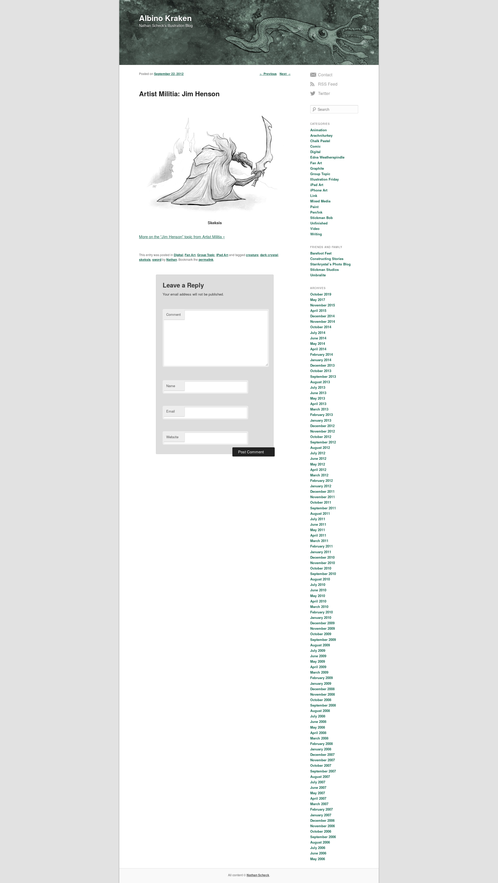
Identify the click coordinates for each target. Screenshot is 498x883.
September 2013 (323, 376)
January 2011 (320, 551)
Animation (318, 129)
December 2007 (322, 754)
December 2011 (322, 491)
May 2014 (317, 343)
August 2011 (320, 513)
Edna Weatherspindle (327, 157)
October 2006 (320, 831)
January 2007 (320, 814)
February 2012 (321, 480)
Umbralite (318, 274)
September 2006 (323, 836)
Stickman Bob (321, 217)
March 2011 (319, 540)
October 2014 (320, 326)
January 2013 (320, 420)
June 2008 (318, 721)
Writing (316, 233)
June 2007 (318, 787)
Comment (173, 314)
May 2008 (317, 727)
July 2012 (317, 452)
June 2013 (318, 392)
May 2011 (317, 529)
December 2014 (322, 315)
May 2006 (317, 858)
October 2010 (320, 568)
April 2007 (318, 798)
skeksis (145, 259)
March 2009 (319, 672)
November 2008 (322, 694)
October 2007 (320, 765)
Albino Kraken (165, 17)
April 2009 (318, 666)
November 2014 (322, 321)
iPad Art (222, 254)
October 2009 (320, 633)
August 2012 (320, 447)
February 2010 (321, 612)
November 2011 (322, 496)
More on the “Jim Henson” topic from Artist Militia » (182, 236)
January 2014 (320, 359)
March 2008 (319, 738)
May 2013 (317, 398)
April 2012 (318, 469)
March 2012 (319, 475)
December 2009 (322, 622)
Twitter (324, 93)
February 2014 (321, 354)
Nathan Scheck (258, 875)
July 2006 (317, 847)
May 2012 (317, 464)
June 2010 (318, 589)
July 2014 (317, 332)
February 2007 (321, 809)
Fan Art (190, 254)
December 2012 (322, 425)
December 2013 (322, 365)
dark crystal (269, 254)
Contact (325, 75)
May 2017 (317, 299)
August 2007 (320, 776)
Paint (314, 206)
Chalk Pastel (320, 140)
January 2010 (320, 617)
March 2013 (319, 409)
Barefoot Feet (320, 253)
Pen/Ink (316, 212)
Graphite (317, 168)
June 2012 (318, 458)
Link (313, 195)
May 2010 (317, 595)
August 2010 (320, 579)
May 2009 (317, 661)
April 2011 (318, 535)
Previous (268, 73)
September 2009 (323, 639)
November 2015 (322, 305)
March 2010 (319, 606)
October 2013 (320, 370)
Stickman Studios (324, 269)
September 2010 (323, 573)
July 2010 (317, 584)
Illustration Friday (324, 179)
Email (170, 411)
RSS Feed (327, 84)
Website (172, 436)
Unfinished (319, 223)
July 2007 (317, 781)
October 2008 (320, 699)
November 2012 (322, 431)
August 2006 (320, 842)
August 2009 (320, 644)
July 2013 (317, 387)
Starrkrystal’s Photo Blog (330, 264)
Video (315, 228)
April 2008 (318, 732)
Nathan (171, 259)
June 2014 (318, 338)
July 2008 (317, 716)
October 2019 (320, 294)
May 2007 (317, 792)
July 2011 (317, 518)
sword (156, 259)
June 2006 (318, 853)
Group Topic (206, 254)
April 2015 (318, 310)
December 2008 (322, 688)
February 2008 (321, 743)
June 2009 (318, 655)
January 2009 (320, 683)
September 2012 (323, 442)
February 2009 (321, 677)
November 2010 (322, 562)
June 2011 (318, 524)
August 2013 (320, 381)
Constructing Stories (326, 258)
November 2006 (322, 825)
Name (170, 385)
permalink (206, 259)
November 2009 (322, 628)
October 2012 (320, 436)
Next (285, 73)
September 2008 (323, 705)
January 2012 (320, 485)
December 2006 (322, 820)
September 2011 (323, 507)
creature (252, 254)
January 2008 (320, 749)
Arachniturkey (321, 135)
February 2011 (321, 546)
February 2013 (321, 414)
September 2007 (323, 771)
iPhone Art (318, 190)
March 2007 (319, 803)
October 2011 (320, 502)
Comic (315, 146)
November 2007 (322, 759)
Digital (178, 254)
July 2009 (317, 650)
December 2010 (322, 557)
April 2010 (318, 601)
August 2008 (320, 710)
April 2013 (318, 403)
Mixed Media (320, 200)
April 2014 (318, 348)
